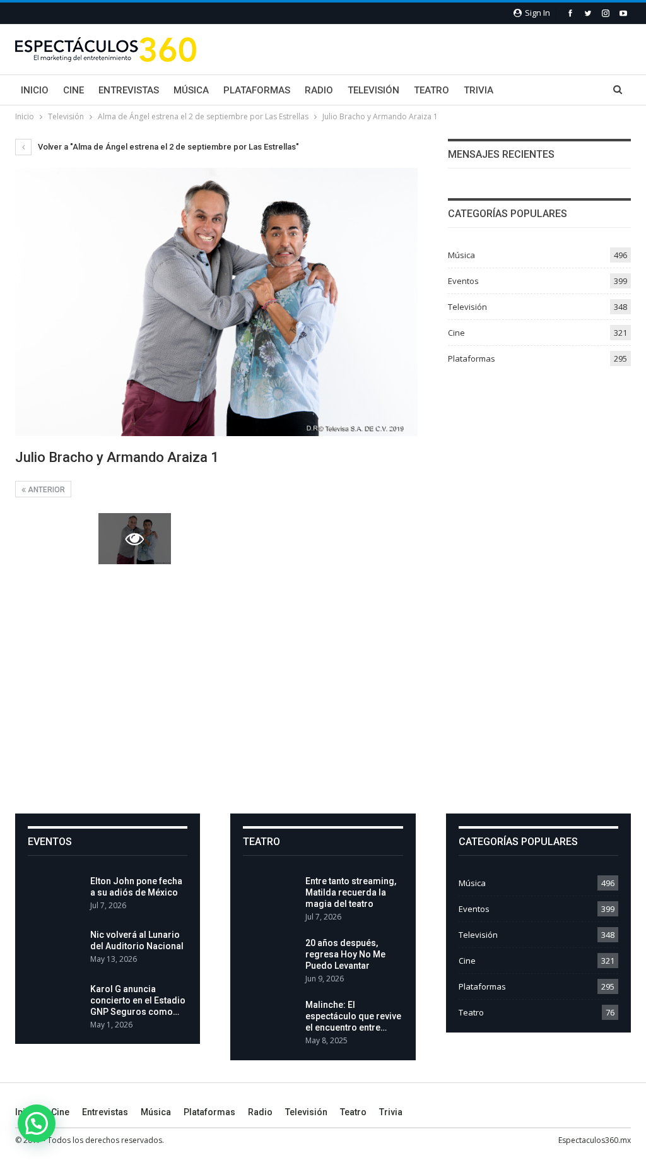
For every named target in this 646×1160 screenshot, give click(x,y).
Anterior (45, 489)
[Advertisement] (323, 688)
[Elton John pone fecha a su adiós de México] (55, 895)
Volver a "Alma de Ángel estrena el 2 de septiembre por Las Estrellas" (167, 146)
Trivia (478, 90)
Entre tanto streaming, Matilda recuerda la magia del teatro (350, 892)
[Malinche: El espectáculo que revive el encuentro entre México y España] (270, 1019)
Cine (73, 90)
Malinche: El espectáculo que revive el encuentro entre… (353, 1016)
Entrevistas (128, 90)
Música (191, 90)
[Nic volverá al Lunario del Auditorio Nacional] (55, 949)
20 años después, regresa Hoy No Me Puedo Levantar (345, 954)
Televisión (373, 90)
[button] (37, 1123)
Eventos (463, 281)
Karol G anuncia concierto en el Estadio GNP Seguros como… (137, 1000)
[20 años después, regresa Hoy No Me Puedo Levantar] (270, 957)
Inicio (35, 90)
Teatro (431, 90)
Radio (319, 90)
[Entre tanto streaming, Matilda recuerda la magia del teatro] (270, 895)
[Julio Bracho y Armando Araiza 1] (51, 538)
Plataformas (256, 90)
